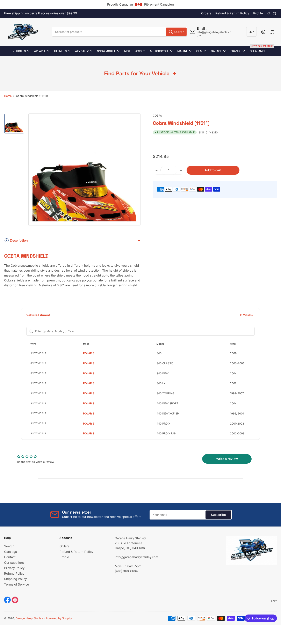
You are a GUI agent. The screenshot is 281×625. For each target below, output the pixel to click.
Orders (206, 13)
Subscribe (218, 515)
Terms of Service (16, 584)
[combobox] (119, 32)
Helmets (60, 51)
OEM (199, 51)
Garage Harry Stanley (29, 618)
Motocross (133, 51)
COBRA (157, 115)
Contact (9, 557)
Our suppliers (14, 563)
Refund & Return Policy (232, 13)
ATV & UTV (82, 51)
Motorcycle (159, 51)
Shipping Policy (15, 579)
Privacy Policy (14, 568)
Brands (235, 51)
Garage (216, 51)
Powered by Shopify (59, 618)
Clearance (258, 49)
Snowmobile (106, 51)
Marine (182, 51)
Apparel (40, 51)
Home (8, 95)
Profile (258, 13)
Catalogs (10, 552)
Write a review (227, 459)
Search (9, 546)
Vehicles (19, 51)
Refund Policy (14, 573)
